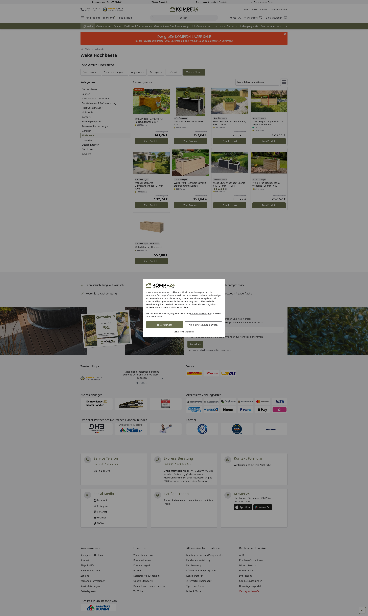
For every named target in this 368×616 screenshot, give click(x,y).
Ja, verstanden (164, 324)
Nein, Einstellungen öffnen (203, 324)
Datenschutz (179, 332)
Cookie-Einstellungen (200, 313)
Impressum (189, 332)
